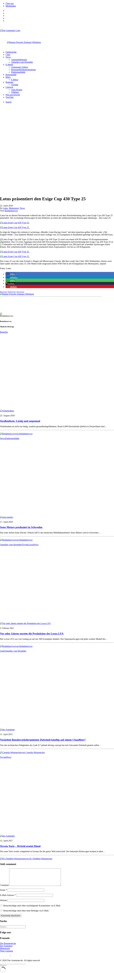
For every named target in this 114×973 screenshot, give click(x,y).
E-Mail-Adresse (8, 895)
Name (3, 890)
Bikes (8, 77)
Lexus (30, 544)
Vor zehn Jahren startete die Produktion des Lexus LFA (32, 633)
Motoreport (5, 948)
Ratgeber (9, 82)
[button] (10, 274)
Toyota (25, 544)
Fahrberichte (11, 52)
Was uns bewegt (13, 95)
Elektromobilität (18, 72)
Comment (4, 885)
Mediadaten (11, 6)
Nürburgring (12, 292)
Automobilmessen (19, 59)
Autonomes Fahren (19, 67)
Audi (2, 651)
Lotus (5, 208)
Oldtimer (15, 92)
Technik (14, 84)
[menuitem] (60, 3)
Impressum (5, 955)
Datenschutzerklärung (20, 955)
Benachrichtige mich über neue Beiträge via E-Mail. (26, 910)
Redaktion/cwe (11, 210)
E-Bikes (14, 79)
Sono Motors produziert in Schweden (21, 527)
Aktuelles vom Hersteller (22, 62)
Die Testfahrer (6, 946)
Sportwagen (20, 292)
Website (3, 900)
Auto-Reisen (16, 90)
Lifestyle (9, 87)
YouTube (10, 97)
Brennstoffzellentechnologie (23, 69)
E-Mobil (9, 64)
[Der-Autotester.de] (57, 33)
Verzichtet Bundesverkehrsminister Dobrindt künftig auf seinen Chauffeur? (43, 739)
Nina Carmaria (6, 951)
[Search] (13, 926)
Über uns (10, 3)
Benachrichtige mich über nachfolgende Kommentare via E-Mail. (32, 905)
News (8, 57)
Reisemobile (11, 74)
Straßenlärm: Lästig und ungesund (20, 421)
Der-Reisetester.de (8, 943)
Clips (8, 54)
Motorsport (14, 208)
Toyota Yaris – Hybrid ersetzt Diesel (20, 846)
